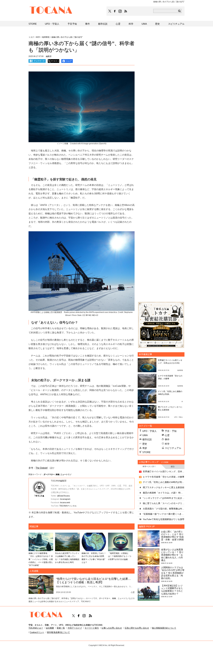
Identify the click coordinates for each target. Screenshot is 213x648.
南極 (57, 474)
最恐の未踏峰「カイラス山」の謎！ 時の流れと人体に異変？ (163, 492)
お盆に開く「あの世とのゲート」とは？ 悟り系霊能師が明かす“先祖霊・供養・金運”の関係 (172, 535)
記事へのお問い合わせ (112, 628)
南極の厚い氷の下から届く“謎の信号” (67, 37)
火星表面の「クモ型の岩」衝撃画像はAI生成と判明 (163, 508)
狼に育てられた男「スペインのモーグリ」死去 (163, 503)
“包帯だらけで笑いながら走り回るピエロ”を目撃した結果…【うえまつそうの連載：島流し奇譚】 (93, 580)
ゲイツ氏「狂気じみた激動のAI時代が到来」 (163, 482)
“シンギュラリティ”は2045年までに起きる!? (163, 498)
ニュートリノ (66, 474)
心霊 (167, 435)
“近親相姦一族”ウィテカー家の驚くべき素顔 (163, 514)
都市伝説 (147, 439)
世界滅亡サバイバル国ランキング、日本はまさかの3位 (163, 471)
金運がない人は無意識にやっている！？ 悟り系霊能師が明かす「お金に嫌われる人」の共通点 (172, 555)
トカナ (31, 37)
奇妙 (144, 448)
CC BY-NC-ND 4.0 (90, 315)
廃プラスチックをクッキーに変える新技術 (163, 487)
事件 (167, 439)
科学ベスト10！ (149, 466)
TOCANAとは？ (36, 628)
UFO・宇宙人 (149, 431)
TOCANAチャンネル (68, 506)
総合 (173, 466)
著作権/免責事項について (58, 632)
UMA (145, 435)
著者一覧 (61, 628)
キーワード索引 (92, 628)
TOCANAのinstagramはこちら (120, 11)
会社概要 (50, 628)
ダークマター (49, 474)
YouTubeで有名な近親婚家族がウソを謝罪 (163, 519)
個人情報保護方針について (164, 628)
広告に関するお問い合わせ (137, 628)
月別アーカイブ (75, 628)
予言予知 (72, 23)
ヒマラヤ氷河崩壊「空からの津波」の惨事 (163, 477)
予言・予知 (171, 431)
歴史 (144, 443)
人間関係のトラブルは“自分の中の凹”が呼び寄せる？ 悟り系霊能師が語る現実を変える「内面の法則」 (172, 572)
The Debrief (41, 467)
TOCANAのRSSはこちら (125, 11)
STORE (146, 452)
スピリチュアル (173, 448)
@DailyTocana (63, 496)
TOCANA (51, 11)
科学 (167, 443)
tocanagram (65, 499)
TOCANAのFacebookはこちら (114, 11)
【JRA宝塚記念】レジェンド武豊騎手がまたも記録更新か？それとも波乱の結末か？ (172, 589)
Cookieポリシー (37, 632)
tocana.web (65, 502)
